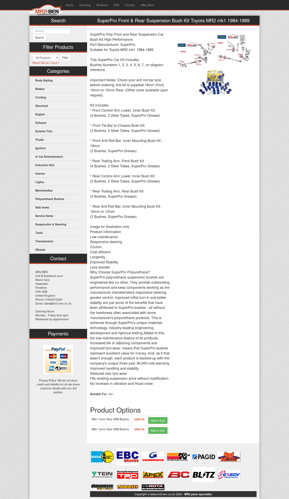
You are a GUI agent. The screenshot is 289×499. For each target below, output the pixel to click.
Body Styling (44, 80)
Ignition (40, 148)
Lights (39, 182)
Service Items (44, 216)
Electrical (41, 106)
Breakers (102, 5)
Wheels (40, 250)
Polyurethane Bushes (49, 199)
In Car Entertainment (49, 156)
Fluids (39, 140)
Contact (130, 5)
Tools (39, 233)
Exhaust (40, 123)
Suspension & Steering (50, 224)
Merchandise (44, 190)
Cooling (40, 97)
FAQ (116, 5)
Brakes (40, 89)
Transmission (44, 241)
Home (69, 5)
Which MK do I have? (45, 63)
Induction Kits (44, 165)
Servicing (85, 5)
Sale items (42, 207)
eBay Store (147, 5)
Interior (40, 173)
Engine (40, 114)
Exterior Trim (43, 131)
